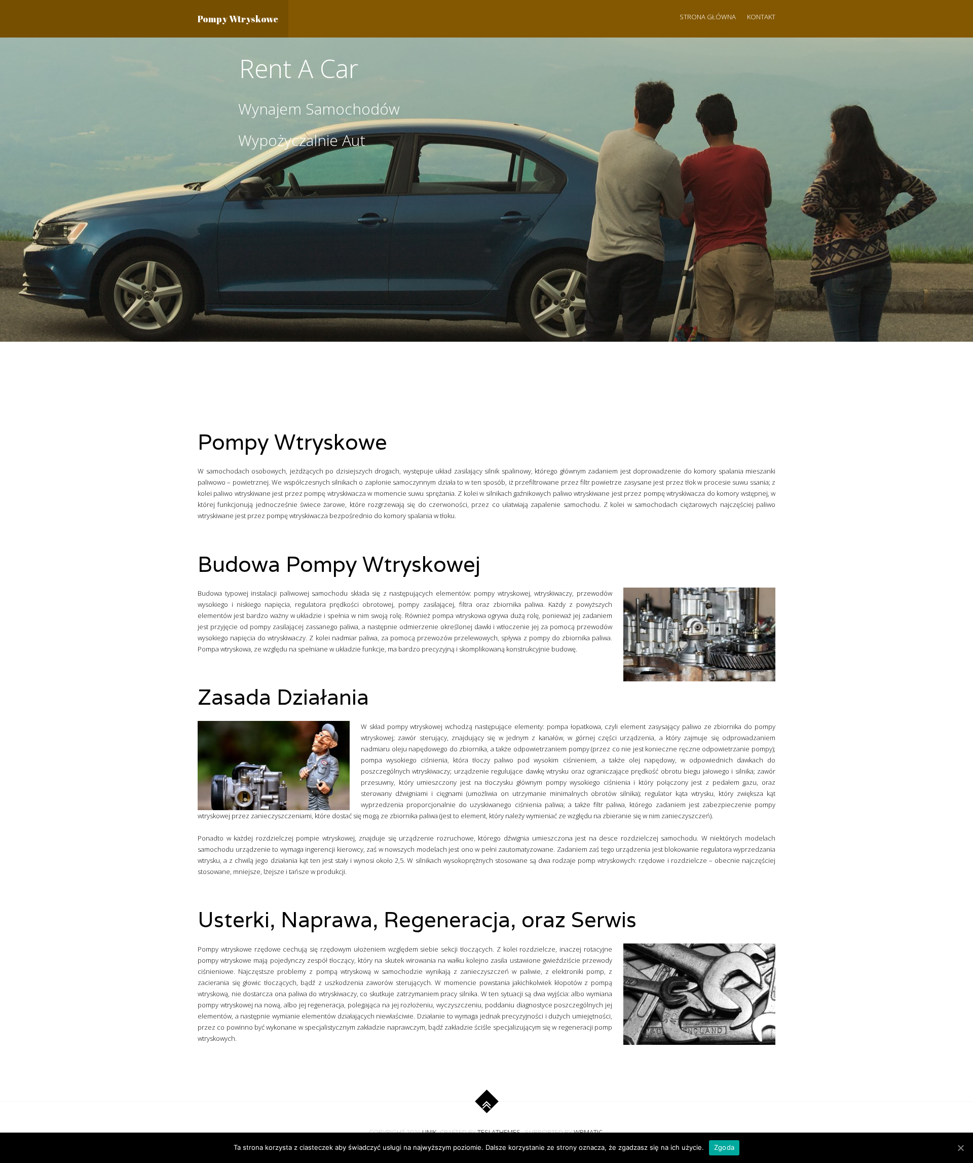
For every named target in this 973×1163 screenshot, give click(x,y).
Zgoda (724, 1147)
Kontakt (761, 16)
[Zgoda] (960, 1148)
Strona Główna (708, 16)
